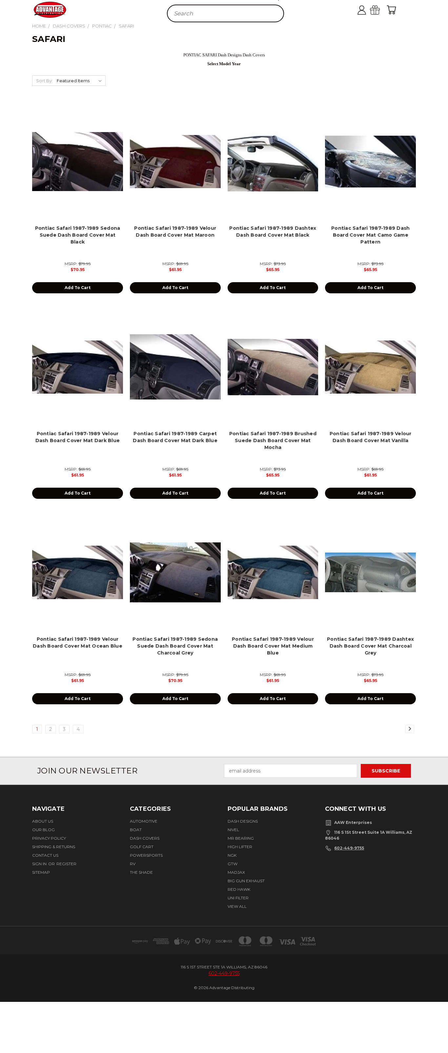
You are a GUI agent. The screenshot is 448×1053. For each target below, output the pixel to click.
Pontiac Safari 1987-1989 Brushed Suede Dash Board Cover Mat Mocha (272, 440)
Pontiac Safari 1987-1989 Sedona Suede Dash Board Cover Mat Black (77, 235)
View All (237, 906)
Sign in (40, 863)
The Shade (141, 872)
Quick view (78, 154)
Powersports (146, 855)
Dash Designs (243, 821)
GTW (232, 863)
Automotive (143, 821)
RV (132, 863)
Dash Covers (144, 838)
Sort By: (44, 80)
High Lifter (240, 846)
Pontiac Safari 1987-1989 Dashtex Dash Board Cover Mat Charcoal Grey (370, 646)
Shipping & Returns (53, 846)
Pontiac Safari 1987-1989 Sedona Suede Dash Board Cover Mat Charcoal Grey (175, 646)
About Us (42, 821)
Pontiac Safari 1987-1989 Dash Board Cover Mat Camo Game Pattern (370, 235)
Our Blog (43, 829)
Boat (136, 829)
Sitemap (41, 872)
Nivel (233, 829)
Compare (75, 167)
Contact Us (45, 855)
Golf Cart (141, 846)
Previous (439, 1028)
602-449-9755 (349, 848)
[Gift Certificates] (381, 10)
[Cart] (393, 10)
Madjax (236, 872)
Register (66, 863)
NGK (232, 855)
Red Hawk (239, 889)
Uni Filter (238, 897)
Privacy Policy (49, 838)
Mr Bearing (241, 838)
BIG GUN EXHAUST (246, 880)
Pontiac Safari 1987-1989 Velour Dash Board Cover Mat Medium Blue (273, 646)
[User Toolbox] (368, 10)
